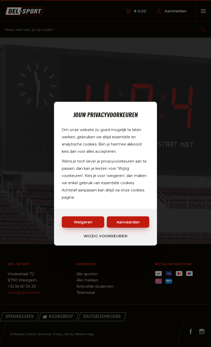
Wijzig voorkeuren (106, 235)
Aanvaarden (128, 222)
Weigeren (83, 222)
